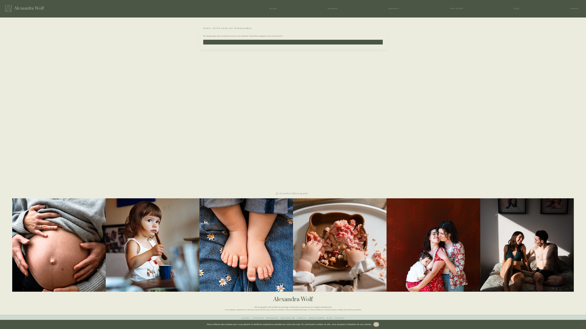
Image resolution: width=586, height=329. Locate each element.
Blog (516, 8)
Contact (574, 8)
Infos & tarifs (456, 8)
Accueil (273, 8)
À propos (332, 8)
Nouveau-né (288, 318)
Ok (376, 324)
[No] (582, 324)
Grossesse (272, 318)
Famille (301, 318)
